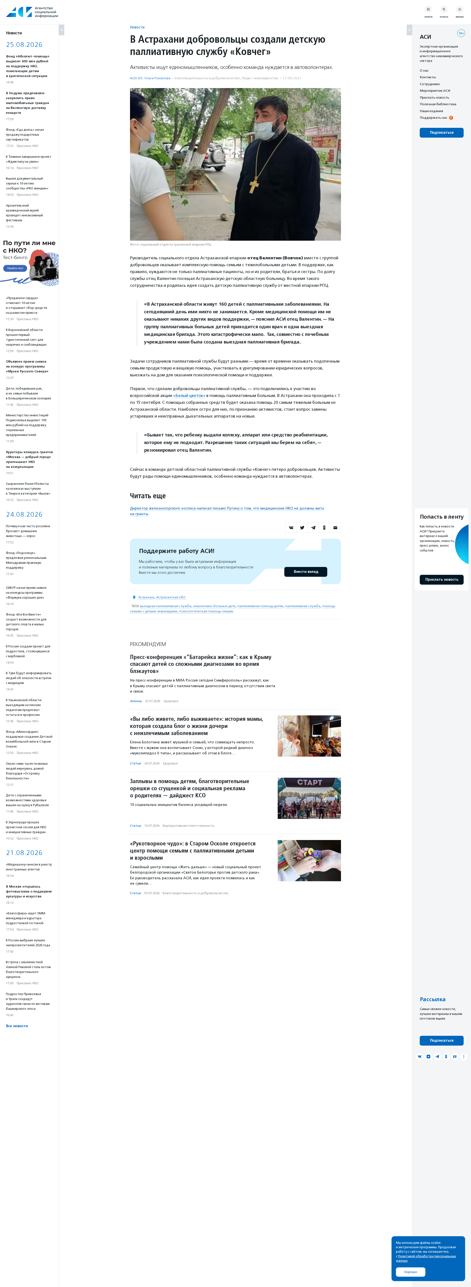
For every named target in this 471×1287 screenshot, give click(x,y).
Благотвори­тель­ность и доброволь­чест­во (207, 78)
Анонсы (136, 701)
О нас (424, 70)
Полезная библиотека (438, 104)
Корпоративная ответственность (189, 825)
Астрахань (146, 597)
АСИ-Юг (136, 78)
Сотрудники (430, 84)
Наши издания (431, 111)
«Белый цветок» (189, 395)
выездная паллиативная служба (165, 606)
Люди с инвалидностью (260, 78)
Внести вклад (306, 571)
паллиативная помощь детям (260, 606)
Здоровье (170, 701)
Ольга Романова (157, 78)
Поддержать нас (433, 118)
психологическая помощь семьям (206, 611)
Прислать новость (434, 97)
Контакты (428, 77)
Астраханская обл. (171, 597)
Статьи (135, 763)
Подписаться (442, 132)
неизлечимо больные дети (214, 606)
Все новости (17, 1026)
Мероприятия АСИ (435, 91)
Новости (137, 27)
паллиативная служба (302, 606)
